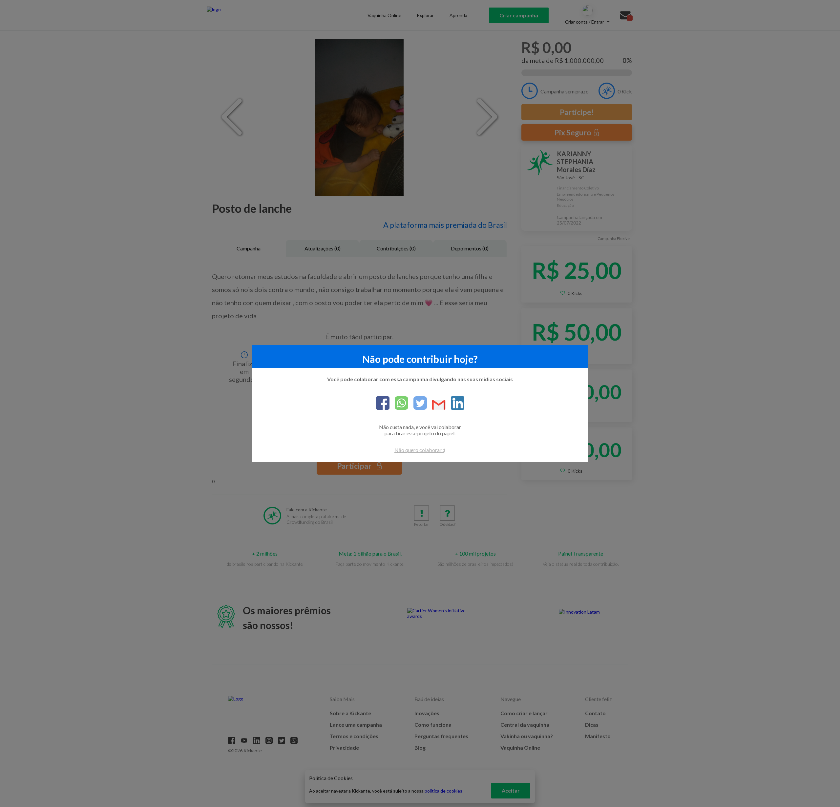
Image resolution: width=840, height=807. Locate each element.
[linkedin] (455, 403)
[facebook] (382, 403)
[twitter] (417, 403)
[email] (436, 405)
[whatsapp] (398, 403)
